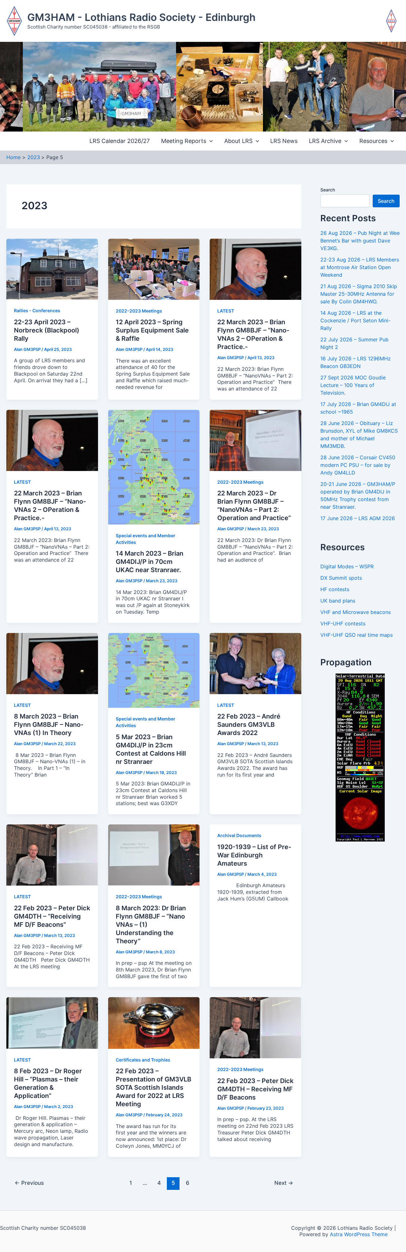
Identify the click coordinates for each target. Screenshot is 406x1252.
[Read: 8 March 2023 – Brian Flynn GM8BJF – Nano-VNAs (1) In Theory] (52, 663)
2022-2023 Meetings (139, 310)
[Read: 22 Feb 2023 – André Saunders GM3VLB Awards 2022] (255, 663)
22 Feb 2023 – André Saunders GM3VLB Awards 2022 (248, 725)
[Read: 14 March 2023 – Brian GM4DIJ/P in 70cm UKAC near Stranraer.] (154, 466)
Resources (373, 141)
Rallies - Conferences (37, 310)
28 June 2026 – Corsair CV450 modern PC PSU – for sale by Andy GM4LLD (357, 465)
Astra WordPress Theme (359, 1234)
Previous (29, 1182)
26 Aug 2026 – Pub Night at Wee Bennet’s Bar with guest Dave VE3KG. (360, 240)
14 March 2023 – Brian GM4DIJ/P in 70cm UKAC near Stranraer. (149, 562)
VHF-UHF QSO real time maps (356, 635)
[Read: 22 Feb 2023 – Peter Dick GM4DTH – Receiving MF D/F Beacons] (255, 1027)
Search (327, 189)
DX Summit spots (341, 578)
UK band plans (337, 600)
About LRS (238, 141)
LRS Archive (325, 141)
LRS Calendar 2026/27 (119, 141)
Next (283, 1182)
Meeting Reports (183, 141)
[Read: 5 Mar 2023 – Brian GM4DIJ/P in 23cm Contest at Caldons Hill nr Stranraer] (154, 670)
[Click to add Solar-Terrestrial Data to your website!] (360, 757)
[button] (209, 141)
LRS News (284, 141)
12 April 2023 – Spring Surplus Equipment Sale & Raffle (152, 330)
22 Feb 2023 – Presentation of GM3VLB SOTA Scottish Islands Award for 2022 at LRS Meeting (153, 1087)
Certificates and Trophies (143, 1059)
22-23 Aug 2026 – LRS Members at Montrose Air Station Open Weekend (359, 267)
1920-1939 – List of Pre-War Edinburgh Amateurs (254, 855)
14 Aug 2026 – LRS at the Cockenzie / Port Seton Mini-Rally (355, 320)
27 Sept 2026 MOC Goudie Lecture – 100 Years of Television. (353, 385)
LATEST (225, 310)
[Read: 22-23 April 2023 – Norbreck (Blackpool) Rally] (52, 268)
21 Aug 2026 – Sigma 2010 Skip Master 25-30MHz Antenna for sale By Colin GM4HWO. (358, 294)
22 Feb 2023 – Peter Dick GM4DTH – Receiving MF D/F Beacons (255, 1089)
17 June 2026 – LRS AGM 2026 (357, 518)
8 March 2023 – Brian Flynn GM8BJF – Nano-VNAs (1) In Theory (48, 725)
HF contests (334, 589)
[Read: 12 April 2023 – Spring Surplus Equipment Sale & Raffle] (154, 269)
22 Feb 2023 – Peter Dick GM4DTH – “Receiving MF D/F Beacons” (52, 916)
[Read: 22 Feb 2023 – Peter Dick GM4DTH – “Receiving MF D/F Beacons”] (52, 854)
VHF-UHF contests (342, 623)
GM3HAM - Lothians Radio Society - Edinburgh (141, 17)
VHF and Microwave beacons (355, 612)
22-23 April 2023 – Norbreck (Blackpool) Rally (46, 330)
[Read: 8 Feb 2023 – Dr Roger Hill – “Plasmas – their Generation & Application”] (52, 1022)
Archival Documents (239, 835)
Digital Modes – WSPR (347, 566)
